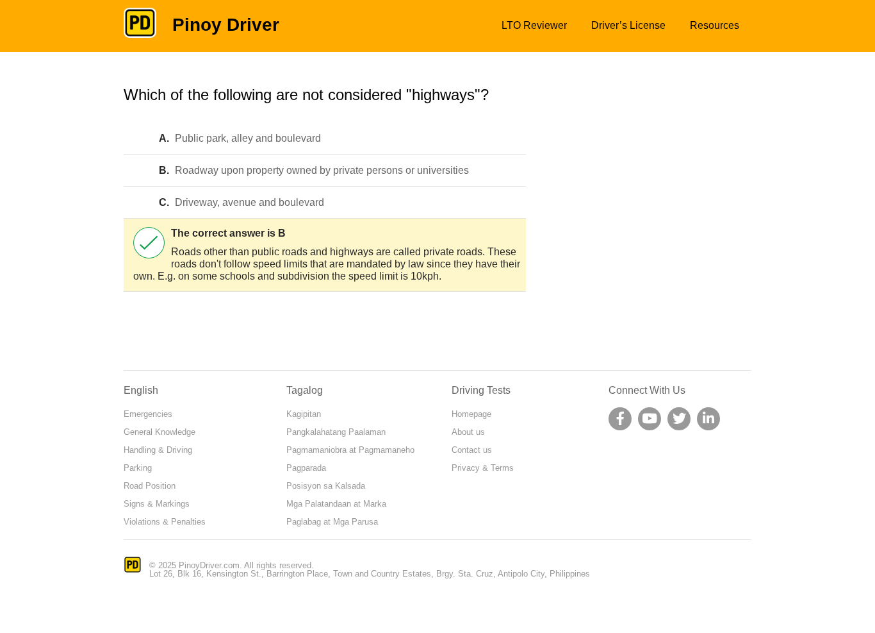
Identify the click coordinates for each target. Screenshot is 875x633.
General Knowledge (159, 432)
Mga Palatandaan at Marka (336, 504)
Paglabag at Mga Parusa (332, 522)
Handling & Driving (158, 450)
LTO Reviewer (534, 25)
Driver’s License (628, 25)
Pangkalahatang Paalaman (336, 432)
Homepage (471, 414)
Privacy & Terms (483, 468)
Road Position (150, 486)
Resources (714, 25)
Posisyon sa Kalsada (325, 486)
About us (468, 432)
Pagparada (306, 468)
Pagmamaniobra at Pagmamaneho (350, 450)
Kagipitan (303, 414)
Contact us (472, 450)
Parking (138, 468)
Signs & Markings (157, 504)
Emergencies (148, 414)
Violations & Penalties (165, 522)
